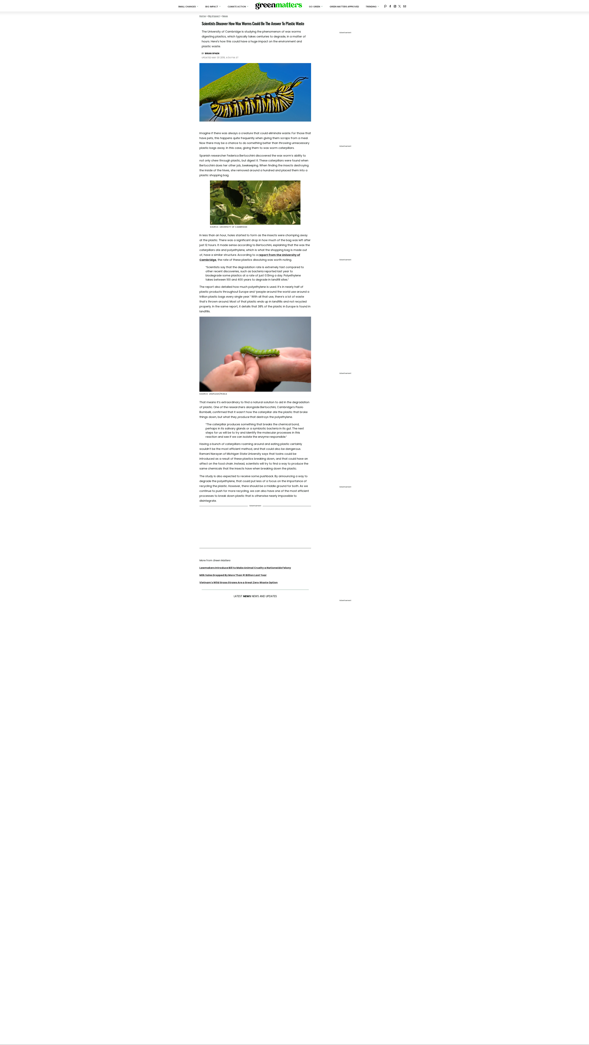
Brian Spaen (212, 53)
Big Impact (214, 16)
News (225, 16)
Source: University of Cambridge (228, 227)
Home (202, 16)
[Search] (385, 6)
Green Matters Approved (344, 6)
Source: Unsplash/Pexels (213, 394)
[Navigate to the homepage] (278, 5)
